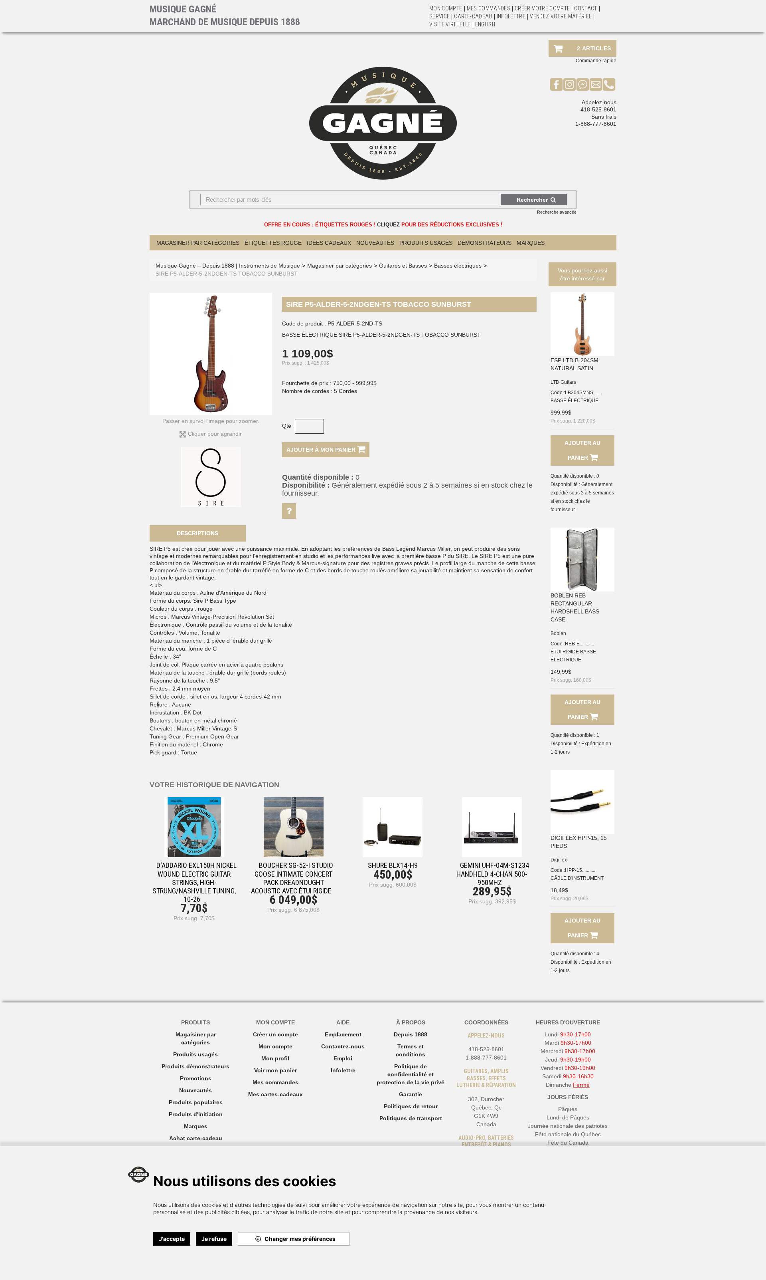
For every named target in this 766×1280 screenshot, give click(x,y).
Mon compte (275, 1046)
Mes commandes (489, 8)
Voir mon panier (275, 1070)
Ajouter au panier (582, 450)
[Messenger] (582, 84)
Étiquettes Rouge (273, 243)
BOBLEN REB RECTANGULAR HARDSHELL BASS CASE (575, 607)
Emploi (343, 1058)
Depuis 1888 (410, 1034)
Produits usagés (195, 1054)
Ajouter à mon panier (321, 450)
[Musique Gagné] (383, 123)
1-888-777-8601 (595, 124)
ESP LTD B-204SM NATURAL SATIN (574, 364)
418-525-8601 (598, 109)
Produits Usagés (425, 243)
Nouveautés (375, 243)
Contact (585, 8)
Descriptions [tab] (197, 533)
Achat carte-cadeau (195, 1138)
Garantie (410, 1094)
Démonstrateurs (484, 243)
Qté (286, 426)
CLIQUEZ (388, 225)
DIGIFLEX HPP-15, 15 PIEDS (579, 842)
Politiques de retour (411, 1106)
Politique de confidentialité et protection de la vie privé (410, 1074)
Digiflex (559, 860)
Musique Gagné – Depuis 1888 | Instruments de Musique (228, 265)
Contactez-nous (343, 1046)
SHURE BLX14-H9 (393, 865)
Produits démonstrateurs (195, 1066)
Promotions (195, 1078)
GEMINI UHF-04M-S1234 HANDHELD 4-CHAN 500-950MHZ (492, 873)
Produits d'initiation (196, 1114)
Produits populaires (196, 1102)
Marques (531, 243)
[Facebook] (556, 84)
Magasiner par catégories (197, 243)
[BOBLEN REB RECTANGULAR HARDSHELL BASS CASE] (582, 559)
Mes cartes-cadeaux (275, 1094)
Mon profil (275, 1058)
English (485, 24)
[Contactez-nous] (595, 84)
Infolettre (511, 16)
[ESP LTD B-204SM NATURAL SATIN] (582, 324)
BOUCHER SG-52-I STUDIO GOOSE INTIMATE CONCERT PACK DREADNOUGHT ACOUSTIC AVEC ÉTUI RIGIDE (292, 878)
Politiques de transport (410, 1118)
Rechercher (532, 199)
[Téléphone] (609, 84)
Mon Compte (445, 8)
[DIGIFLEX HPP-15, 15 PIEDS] (582, 802)
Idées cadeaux (329, 243)
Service (439, 16)
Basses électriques (458, 265)
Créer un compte (275, 1034)
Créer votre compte (542, 8)
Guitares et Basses (403, 265)
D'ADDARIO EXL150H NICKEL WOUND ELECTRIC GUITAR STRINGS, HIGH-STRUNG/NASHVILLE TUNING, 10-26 (194, 882)
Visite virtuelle (450, 24)
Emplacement (343, 1034)
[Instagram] (569, 84)
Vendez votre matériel (560, 16)
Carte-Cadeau (473, 16)
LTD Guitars (563, 382)
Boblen (558, 633)
